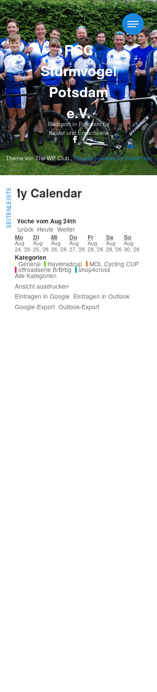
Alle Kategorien (36, 276)
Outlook (101, 296)
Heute (45, 229)
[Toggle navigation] (133, 24)
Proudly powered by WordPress (113, 158)
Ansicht (42, 286)
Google (42, 296)
